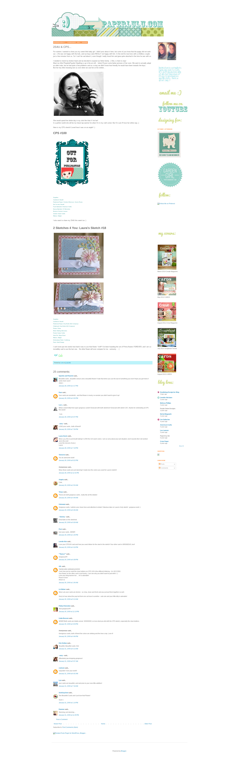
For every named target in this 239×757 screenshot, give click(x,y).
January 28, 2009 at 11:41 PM (69, 473)
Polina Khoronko (64, 606)
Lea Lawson (164, 430)
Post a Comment (61, 719)
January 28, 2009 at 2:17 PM (68, 386)
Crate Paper (164, 441)
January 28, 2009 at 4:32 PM (68, 398)
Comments (164, 468)
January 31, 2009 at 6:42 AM (68, 673)
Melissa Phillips (165, 403)
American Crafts (166, 425)
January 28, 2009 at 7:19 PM (68, 448)
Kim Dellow (63, 643)
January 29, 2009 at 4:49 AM (68, 498)
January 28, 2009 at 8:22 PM (68, 460)
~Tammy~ (62, 517)
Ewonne (61, 709)
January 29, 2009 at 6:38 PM (68, 560)
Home (103, 724)
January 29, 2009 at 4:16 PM (68, 547)
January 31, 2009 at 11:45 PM (69, 715)
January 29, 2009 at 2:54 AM (68, 485)
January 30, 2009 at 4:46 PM (68, 636)
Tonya (61, 492)
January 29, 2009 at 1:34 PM (68, 535)
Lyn (60, 680)
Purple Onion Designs (167, 408)
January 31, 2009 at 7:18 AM (68, 686)
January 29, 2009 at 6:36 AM (68, 510)
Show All (181, 446)
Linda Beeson (63, 618)
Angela (61, 479)
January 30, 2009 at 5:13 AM (68, 599)
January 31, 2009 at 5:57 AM (68, 661)
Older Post (148, 724)
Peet (60, 529)
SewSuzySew (63, 693)
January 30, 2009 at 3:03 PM (68, 624)
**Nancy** (62, 554)
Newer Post (58, 724)
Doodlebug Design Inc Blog (169, 392)
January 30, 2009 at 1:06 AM (68, 582)
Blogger (123, 751)
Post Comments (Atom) (70, 727)
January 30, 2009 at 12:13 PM (69, 611)
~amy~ (61, 424)
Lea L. (61, 405)
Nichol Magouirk (166, 414)
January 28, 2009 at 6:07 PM (68, 417)
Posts (162, 464)
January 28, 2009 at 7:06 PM (68, 429)
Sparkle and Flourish (66, 376)
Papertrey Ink (165, 436)
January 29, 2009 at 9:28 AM (68, 522)
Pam (60, 392)
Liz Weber (62, 589)
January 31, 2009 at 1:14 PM (68, 703)
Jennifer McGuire (166, 397)
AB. (60, 566)
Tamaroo (62, 455)
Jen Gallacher (165, 419)
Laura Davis (63, 436)
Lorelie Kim (63, 541)
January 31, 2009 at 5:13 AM (68, 649)
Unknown (62, 504)
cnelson (61, 668)
